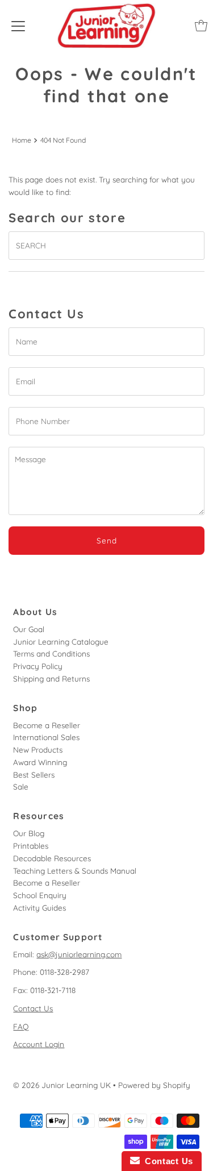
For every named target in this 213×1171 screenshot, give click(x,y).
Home (21, 140)
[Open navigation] (18, 25)
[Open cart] (201, 25)
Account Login (38, 1044)
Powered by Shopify (154, 1085)
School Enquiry (39, 895)
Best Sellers (34, 774)
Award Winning (40, 762)
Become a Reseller (46, 725)
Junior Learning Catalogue (60, 641)
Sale (20, 786)
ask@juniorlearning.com (79, 954)
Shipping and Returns (51, 678)
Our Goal (28, 629)
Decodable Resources (52, 858)
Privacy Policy (37, 666)
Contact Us (33, 1008)
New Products (37, 749)
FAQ (21, 1026)
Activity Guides (39, 907)
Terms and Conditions (51, 653)
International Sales (46, 737)
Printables (30, 845)
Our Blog (28, 833)
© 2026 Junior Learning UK (62, 1085)
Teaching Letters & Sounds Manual (74, 870)
